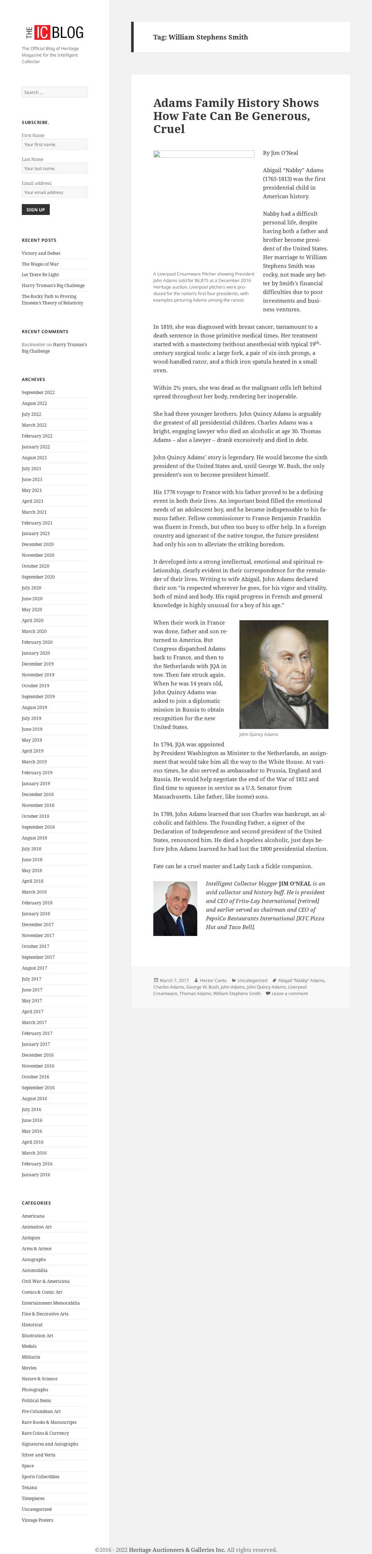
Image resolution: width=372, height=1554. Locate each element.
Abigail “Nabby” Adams (301, 980)
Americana (33, 1216)
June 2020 (32, 599)
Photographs (35, 1390)
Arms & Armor (37, 1249)
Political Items (36, 1400)
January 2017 (36, 1044)
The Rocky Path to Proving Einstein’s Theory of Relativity (52, 299)
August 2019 (34, 707)
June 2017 (32, 990)
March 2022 (34, 425)
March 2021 (34, 512)
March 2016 (34, 1153)
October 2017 (35, 946)
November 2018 (38, 805)
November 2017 (38, 935)
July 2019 (31, 718)
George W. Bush (202, 987)
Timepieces (33, 1498)
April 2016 (33, 1142)
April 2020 (33, 620)
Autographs (34, 1259)
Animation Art (37, 1227)
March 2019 (34, 762)
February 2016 (37, 1164)
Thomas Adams (195, 993)
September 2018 (38, 827)
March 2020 (34, 631)
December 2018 (38, 794)
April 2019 (33, 751)
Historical (32, 1325)
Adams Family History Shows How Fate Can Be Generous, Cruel (236, 115)
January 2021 (36, 533)
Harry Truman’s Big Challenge (53, 285)
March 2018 (34, 892)
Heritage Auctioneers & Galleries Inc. (177, 1549)
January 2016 (36, 1175)
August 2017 (34, 968)
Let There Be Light (40, 275)
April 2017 (33, 1011)
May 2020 (32, 609)
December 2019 (38, 664)
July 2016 (31, 1109)
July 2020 (31, 588)
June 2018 (32, 860)
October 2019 (35, 686)
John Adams (233, 987)
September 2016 (38, 1088)
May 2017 (32, 1001)
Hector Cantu (213, 980)
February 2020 (37, 642)
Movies (29, 1368)
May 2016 (32, 1131)
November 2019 (38, 675)
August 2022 (34, 403)
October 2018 (35, 816)
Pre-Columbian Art (41, 1411)
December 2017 (38, 924)
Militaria (31, 1357)
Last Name (32, 159)
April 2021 (33, 501)
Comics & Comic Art (42, 1292)
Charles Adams (168, 987)
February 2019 (37, 773)
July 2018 (31, 849)
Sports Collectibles (40, 1477)
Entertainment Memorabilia (51, 1303)
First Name (33, 135)
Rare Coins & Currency (45, 1433)
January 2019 (36, 783)
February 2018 (37, 903)
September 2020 (38, 577)
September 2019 (38, 696)
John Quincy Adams (266, 987)
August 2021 (34, 458)
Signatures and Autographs (50, 1444)
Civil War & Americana (46, 1281)
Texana (29, 1487)
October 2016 (35, 1077)
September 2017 (38, 957)
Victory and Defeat (41, 253)
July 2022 (31, 414)
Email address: (37, 183)
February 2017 (37, 1033)
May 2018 (32, 870)
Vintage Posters (37, 1520)
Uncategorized (37, 1509)
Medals (29, 1346)
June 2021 (32, 479)
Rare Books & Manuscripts (49, 1422)
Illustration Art (37, 1336)
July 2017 (31, 979)
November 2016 (38, 1066)
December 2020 (38, 544)
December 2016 (38, 1055)
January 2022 (36, 447)
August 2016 (34, 1098)
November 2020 (38, 555)
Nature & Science (39, 1379)
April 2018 (33, 881)
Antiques (31, 1238)
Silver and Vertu (39, 1455)
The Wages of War (40, 264)
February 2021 (37, 523)
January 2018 (36, 914)
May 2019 (32, 740)
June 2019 (32, 729)
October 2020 (35, 566)
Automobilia (35, 1270)
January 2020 (36, 653)
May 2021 (32, 490)
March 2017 (34, 1022)
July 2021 (31, 468)
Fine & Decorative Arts (45, 1314)
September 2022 (38, 392)
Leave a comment (290, 993)
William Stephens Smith (237, 993)
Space (28, 1466)
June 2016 (32, 1120)
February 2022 (37, 436)
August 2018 (34, 838)
